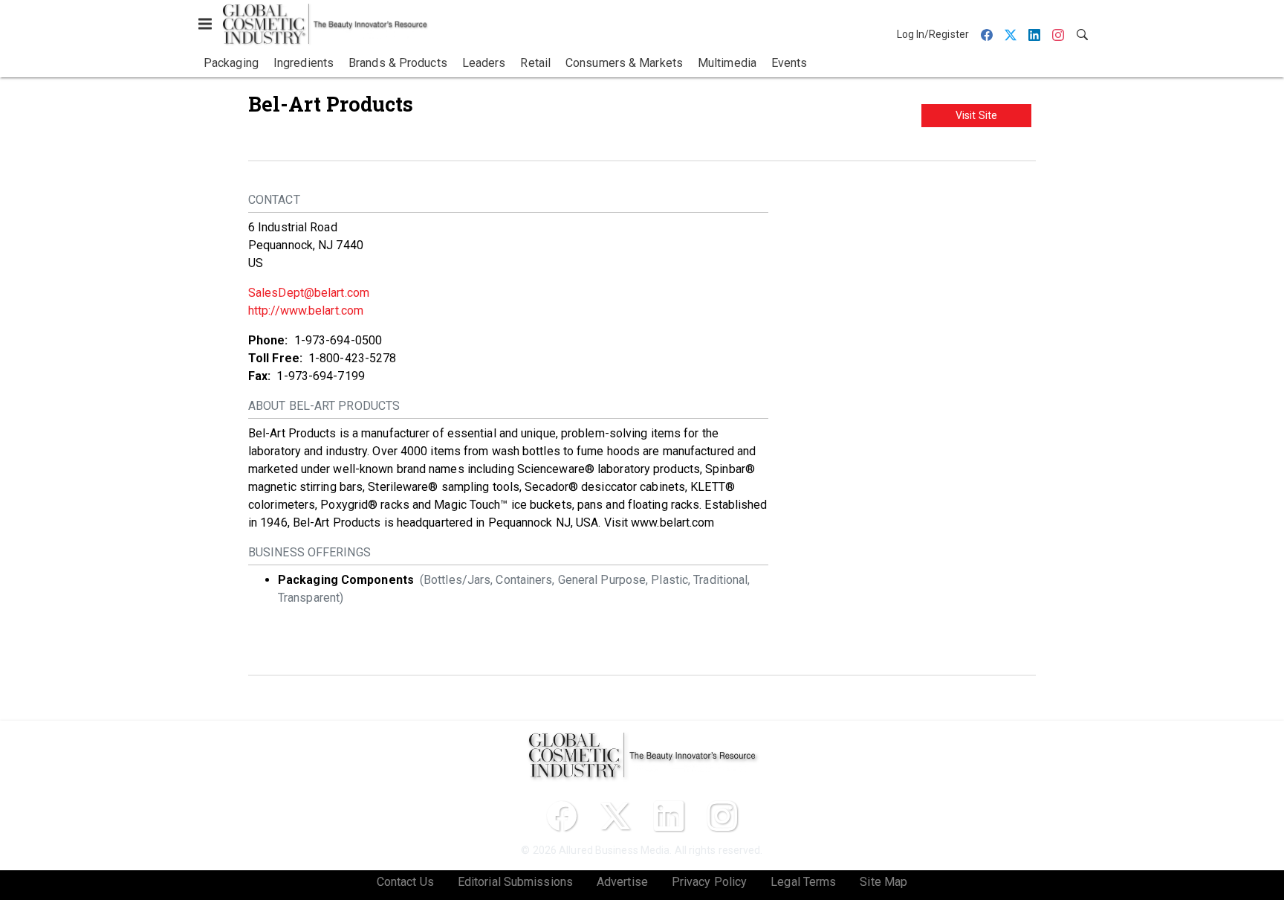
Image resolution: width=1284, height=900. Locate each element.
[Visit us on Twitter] (615, 816)
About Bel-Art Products (324, 406)
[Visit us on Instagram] (722, 816)
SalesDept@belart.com (308, 293)
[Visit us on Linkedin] (669, 816)
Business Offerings (309, 552)
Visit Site (976, 115)
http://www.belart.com (305, 310)
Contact (274, 200)
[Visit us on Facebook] (562, 816)
